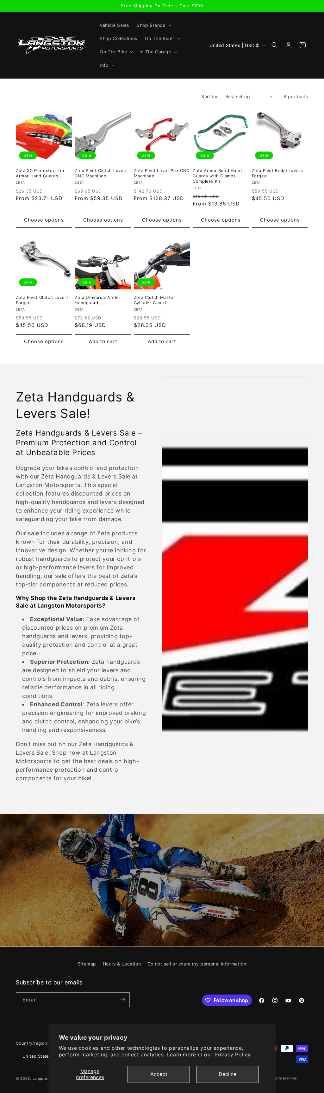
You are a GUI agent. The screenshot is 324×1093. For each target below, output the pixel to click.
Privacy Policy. (233, 1054)
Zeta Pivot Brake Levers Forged (277, 173)
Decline (227, 1074)
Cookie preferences (279, 1078)
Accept (158, 1074)
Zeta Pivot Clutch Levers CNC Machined (101, 173)
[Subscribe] (122, 999)
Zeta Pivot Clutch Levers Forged (42, 300)
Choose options (44, 220)
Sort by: (210, 96)
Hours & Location (122, 963)
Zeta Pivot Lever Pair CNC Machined (162, 173)
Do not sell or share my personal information (196, 963)
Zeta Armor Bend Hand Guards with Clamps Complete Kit (217, 176)
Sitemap (87, 963)
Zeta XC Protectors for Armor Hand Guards (40, 173)
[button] (153, 25)
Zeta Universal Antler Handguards (98, 300)
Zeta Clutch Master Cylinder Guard (154, 300)
